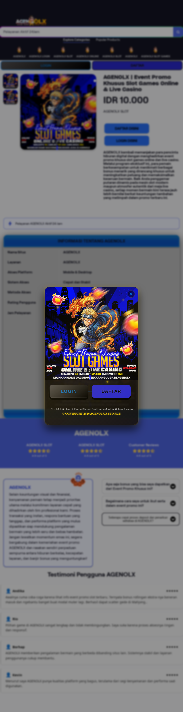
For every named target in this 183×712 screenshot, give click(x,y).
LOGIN (69, 391)
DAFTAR (111, 391)
